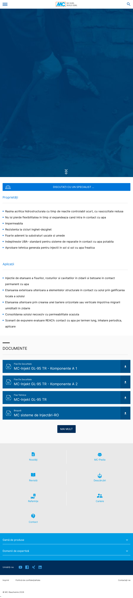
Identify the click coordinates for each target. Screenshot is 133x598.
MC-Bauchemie (66, 4)
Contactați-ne (124, 580)
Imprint (6, 580)
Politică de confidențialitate (28, 580)
